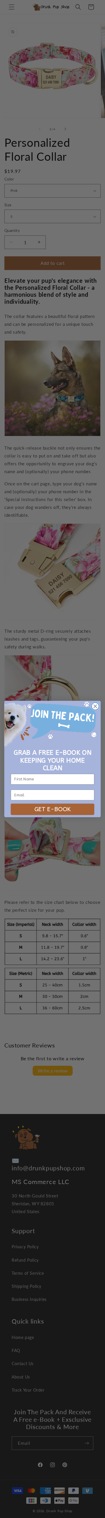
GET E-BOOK (52, 809)
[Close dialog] (95, 706)
